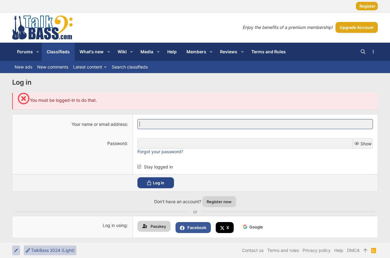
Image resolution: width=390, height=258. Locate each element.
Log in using (115, 225)
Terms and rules (283, 250)
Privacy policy (317, 250)
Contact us (253, 250)
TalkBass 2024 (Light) (52, 250)
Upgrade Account (357, 27)
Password (117, 143)
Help (338, 250)
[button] (38, 52)
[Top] (365, 250)
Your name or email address (99, 124)
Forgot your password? (160, 151)
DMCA (353, 250)
